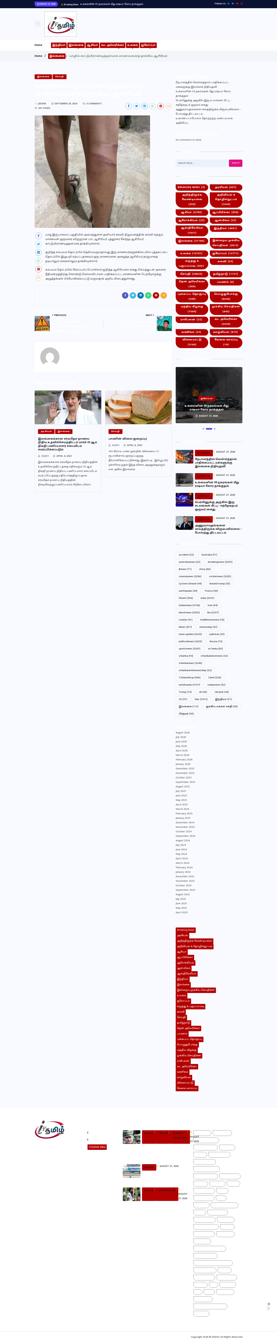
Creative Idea (97, 1147)
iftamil (186, 598)
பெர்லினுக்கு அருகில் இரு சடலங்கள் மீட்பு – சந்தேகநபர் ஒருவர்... (118, 4)
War (201, 699)
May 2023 (181, 908)
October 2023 (184, 885)
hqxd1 (45, 456)
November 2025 (185, 773)
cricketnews (220, 576)
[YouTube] (236, 4)
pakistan (217, 634)
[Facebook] (227, 4)
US (183, 699)
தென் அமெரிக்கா (192, 284)
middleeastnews (212, 619)
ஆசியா (92, 45)
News (185, 627)
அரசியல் (225, 187)
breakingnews (220, 562)
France (211, 591)
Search (235, 163)
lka (213, 612)
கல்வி (225, 261)
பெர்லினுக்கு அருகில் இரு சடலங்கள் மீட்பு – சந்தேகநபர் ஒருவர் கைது (203, 103)
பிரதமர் (186, 713)
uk (203, 692)
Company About (99, 1132)
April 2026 (182, 750)
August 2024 (183, 840)
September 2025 (185, 782)
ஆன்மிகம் (225, 220)
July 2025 (181, 791)
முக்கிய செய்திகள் (226, 309)
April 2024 (182, 858)
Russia (216, 641)
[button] (203, 429)
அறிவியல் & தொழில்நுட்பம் (226, 199)
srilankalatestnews (214, 656)
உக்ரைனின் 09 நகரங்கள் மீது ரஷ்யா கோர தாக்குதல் (203, 94)
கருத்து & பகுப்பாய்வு (191, 264)
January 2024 (183, 872)
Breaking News (191, 187)
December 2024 (185, 822)
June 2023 (181, 903)
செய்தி (191, 274)
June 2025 (181, 795)
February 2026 (184, 759)
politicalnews (190, 641)
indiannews (189, 605)
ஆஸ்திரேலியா (192, 231)
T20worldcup (190, 677)
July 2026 (181, 737)
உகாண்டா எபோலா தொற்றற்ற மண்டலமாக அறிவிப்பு (204, 121)
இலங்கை (76, 45)
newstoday (208, 627)
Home (38, 45)
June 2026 (181, 741)
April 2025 (182, 804)
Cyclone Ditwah (190, 583)
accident (186, 554)
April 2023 (182, 912)
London (186, 619)
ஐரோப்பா (148, 45)
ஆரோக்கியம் (191, 220)
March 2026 (182, 755)
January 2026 (183, 764)
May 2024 (181, 854)
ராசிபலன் (191, 319)
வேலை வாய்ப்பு (226, 342)
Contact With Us (100, 1139)
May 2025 (181, 800)
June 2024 (181, 849)
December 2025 (185, 768)
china (205, 569)
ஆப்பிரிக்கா (225, 212)
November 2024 (185, 827)
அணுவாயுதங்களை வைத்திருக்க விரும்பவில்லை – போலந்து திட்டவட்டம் (208, 112)
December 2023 (185, 876)
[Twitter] (232, 4)
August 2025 (183, 786)
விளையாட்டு (192, 342)
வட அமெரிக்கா (112, 45)
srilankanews (190, 663)
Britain (185, 569)
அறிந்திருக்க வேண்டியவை (192, 199)
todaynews (217, 685)
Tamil (214, 677)
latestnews (189, 612)
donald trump (219, 583)
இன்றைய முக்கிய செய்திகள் (226, 243)
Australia (209, 554)
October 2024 (184, 831)
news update (190, 634)
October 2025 (184, 777)
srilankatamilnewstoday (195, 670)
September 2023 (185, 890)
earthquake (188, 591)
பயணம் (225, 282)
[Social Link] (240, 4)
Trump (185, 692)
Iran (213, 605)
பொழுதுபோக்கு (226, 297)
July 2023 (181, 899)
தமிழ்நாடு (225, 274)
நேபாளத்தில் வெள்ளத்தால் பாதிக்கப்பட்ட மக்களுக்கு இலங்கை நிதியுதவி (202, 85)
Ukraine (222, 692)
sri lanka (215, 648)
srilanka (186, 656)
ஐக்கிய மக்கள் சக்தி (222, 706)
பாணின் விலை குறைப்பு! (128, 439)
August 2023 (183, 894)
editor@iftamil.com (49, 1159)
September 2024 (185, 836)
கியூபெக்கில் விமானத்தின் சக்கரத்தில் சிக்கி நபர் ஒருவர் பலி (161, 1177)
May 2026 (181, 746)
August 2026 (183, 732)
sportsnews (189, 648)
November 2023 (185, 881)
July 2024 (181, 845)
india (207, 598)
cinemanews (190, 576)
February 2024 (184, 867)
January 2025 (183, 818)
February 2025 (184, 813)
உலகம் (132, 45)
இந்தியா (58, 45)
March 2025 (182, 809)
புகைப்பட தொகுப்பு (192, 297)
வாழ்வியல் (225, 332)
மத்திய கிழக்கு (192, 309)
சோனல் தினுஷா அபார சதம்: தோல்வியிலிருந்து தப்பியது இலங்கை (164, 1207)
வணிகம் (191, 332)
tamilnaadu (189, 685)
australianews (189, 562)
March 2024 (182, 863)
